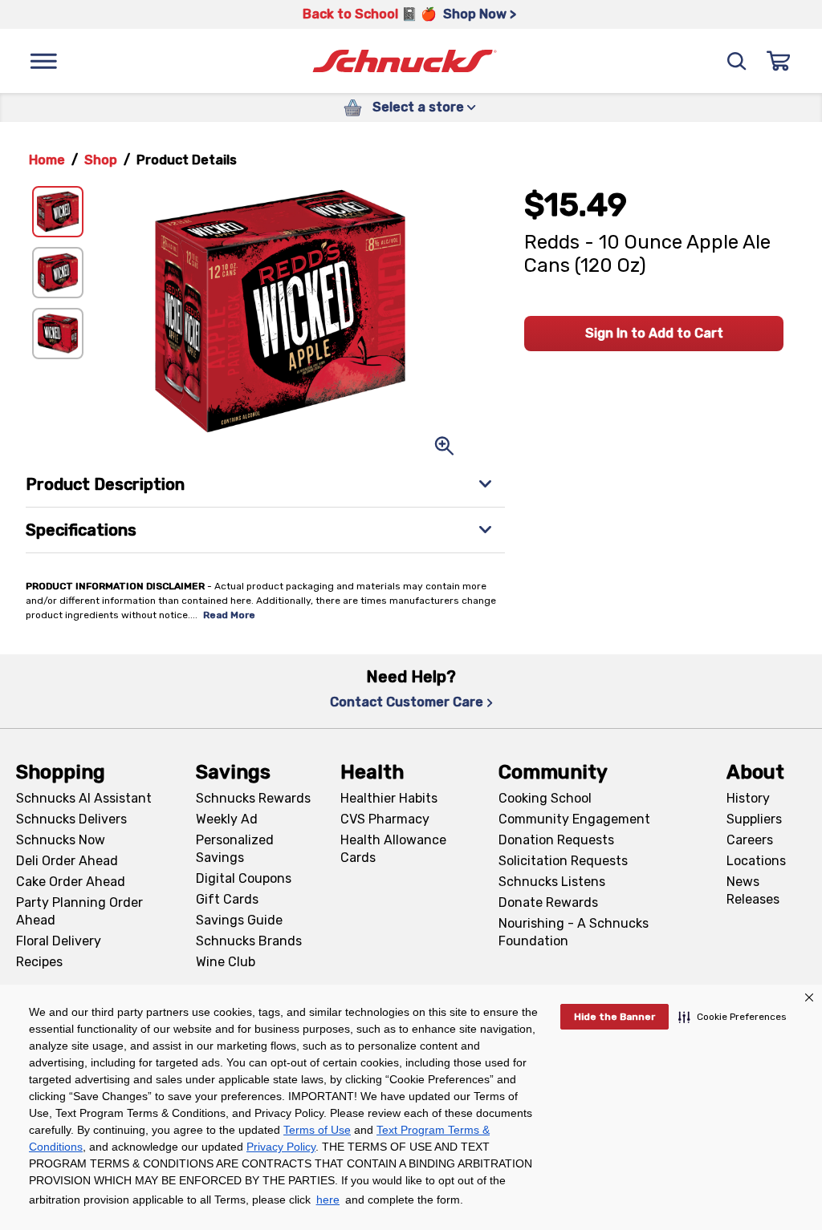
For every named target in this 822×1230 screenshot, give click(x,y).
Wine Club (225, 961)
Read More (229, 615)
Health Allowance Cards (393, 848)
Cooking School (545, 798)
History (748, 798)
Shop (100, 160)
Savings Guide (239, 920)
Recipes (39, 961)
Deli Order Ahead (67, 860)
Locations (756, 860)
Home (47, 160)
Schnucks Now (60, 840)
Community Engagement (574, 819)
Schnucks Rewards (253, 798)
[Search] (737, 61)
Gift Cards (227, 899)
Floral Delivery (58, 941)
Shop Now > (479, 14)
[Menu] (43, 61)
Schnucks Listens (551, 881)
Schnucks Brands (249, 941)
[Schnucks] (404, 61)
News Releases (752, 890)
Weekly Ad (227, 819)
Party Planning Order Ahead (79, 911)
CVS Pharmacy (384, 819)
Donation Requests (556, 840)
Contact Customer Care (406, 702)
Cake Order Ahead (70, 881)
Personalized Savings (235, 848)
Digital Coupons (243, 878)
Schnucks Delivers (71, 819)
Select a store (418, 107)
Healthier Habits (388, 798)
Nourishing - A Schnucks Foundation (573, 932)
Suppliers (754, 819)
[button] (732, 1017)
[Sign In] (778, 61)
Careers (749, 840)
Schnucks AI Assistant (84, 798)
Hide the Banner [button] (614, 1016)
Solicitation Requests (563, 860)
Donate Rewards (548, 902)
